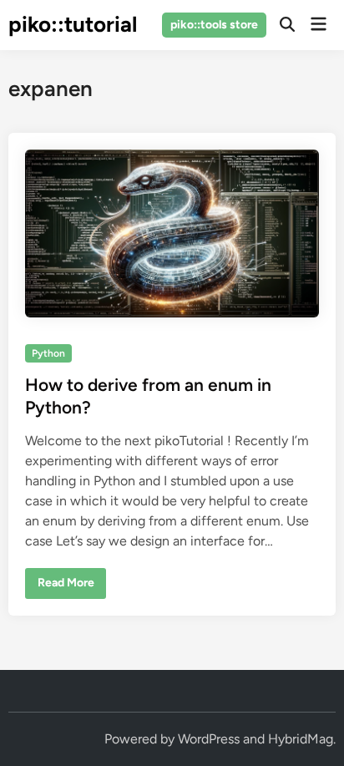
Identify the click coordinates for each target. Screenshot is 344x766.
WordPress (209, 739)
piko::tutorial (72, 24)
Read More (65, 586)
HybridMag (300, 739)
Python (48, 353)
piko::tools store (214, 25)
